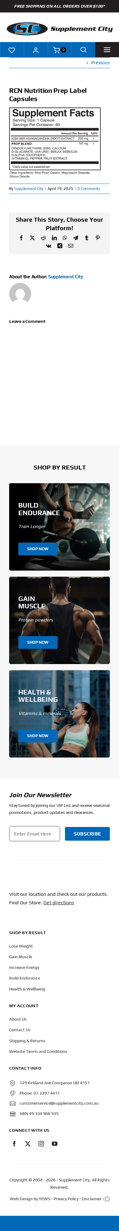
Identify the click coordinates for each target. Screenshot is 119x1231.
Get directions (58, 903)
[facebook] (14, 1143)
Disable (108, 1227)
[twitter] (28, 1143)
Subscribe (87, 834)
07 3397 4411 (47, 1093)
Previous (100, 62)
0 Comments (89, 188)
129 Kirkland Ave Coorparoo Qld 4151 (55, 1082)
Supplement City (28, 188)
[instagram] (41, 1143)
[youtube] (54, 1143)
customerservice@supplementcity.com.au (59, 1103)
